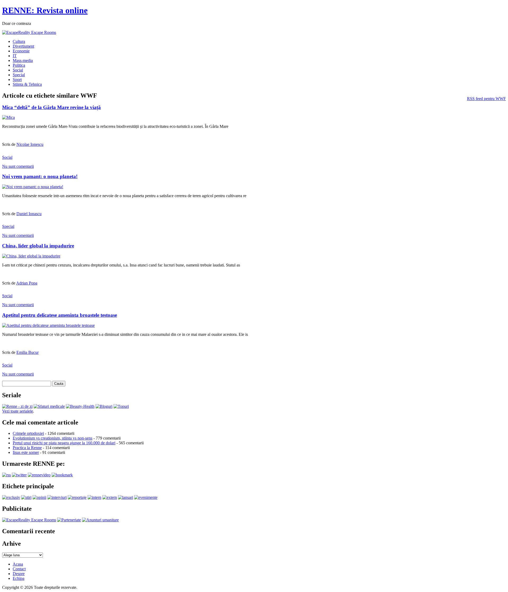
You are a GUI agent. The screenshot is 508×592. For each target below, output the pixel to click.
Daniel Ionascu (29, 213)
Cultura (19, 41)
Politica (19, 65)
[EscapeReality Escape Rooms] (29, 32)
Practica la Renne (27, 447)
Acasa (18, 564)
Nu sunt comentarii (18, 166)
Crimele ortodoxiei (28, 433)
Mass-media (23, 60)
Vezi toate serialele (17, 411)
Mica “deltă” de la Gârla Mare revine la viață (51, 107)
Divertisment (23, 46)
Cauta (58, 384)
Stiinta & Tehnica (27, 84)
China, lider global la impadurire (38, 245)
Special (19, 75)
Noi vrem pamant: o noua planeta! (40, 176)
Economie (21, 51)
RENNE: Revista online (45, 10)
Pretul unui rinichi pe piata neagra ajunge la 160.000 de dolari (64, 443)
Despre (19, 573)
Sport (17, 79)
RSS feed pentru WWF (486, 98)
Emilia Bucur (27, 352)
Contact (19, 569)
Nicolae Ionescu (29, 144)
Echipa (18, 578)
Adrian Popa (26, 283)
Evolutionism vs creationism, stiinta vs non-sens (52, 438)
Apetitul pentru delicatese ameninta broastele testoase (59, 315)
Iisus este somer (26, 452)
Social (18, 70)
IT (15, 55)
